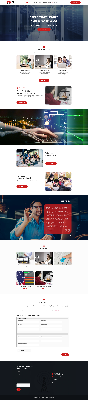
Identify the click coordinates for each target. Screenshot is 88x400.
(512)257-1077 (57, 310)
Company (20, 324)
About (40, 2)
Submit (18, 389)
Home (27, 2)
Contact (49, 2)
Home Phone (20, 328)
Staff (34, 2)
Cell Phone (43, 328)
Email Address (44, 324)
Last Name (43, 320)
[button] (68, 236)
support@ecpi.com (20, 311)
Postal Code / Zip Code (22, 343)
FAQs (37, 2)
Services (30, 2)
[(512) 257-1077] (52, 2)
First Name (20, 320)
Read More (25, 269)
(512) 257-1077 (56, 2)
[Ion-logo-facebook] (52, 383)
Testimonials (44, 2)
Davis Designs (51, 397)
